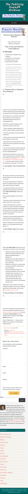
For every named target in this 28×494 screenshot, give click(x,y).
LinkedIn (2, 450)
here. (7, 226)
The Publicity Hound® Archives (15, 7)
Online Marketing (4, 456)
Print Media (3, 459)
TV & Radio (2, 478)
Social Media (3, 475)
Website (5, 379)
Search (1, 397)
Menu (15, 23)
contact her (20, 421)
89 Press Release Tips (5, 434)
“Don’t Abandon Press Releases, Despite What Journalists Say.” (14, 159)
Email (4, 373)
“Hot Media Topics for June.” (12, 290)
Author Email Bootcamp (5, 437)
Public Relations (4, 461)
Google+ (2, 448)
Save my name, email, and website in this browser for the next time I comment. (12, 388)
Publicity (2, 464)
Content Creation (4, 442)
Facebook (2, 445)
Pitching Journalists (14, 331)
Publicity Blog (3, 467)
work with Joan (12, 421)
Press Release (10, 333)
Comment (5, 348)
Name (4, 366)
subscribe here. (17, 419)
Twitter (1, 480)
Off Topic (2, 453)
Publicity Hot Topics (18, 333)
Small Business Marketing (6, 472)
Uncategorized (3, 483)
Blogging (2, 439)
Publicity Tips (12, 330)
